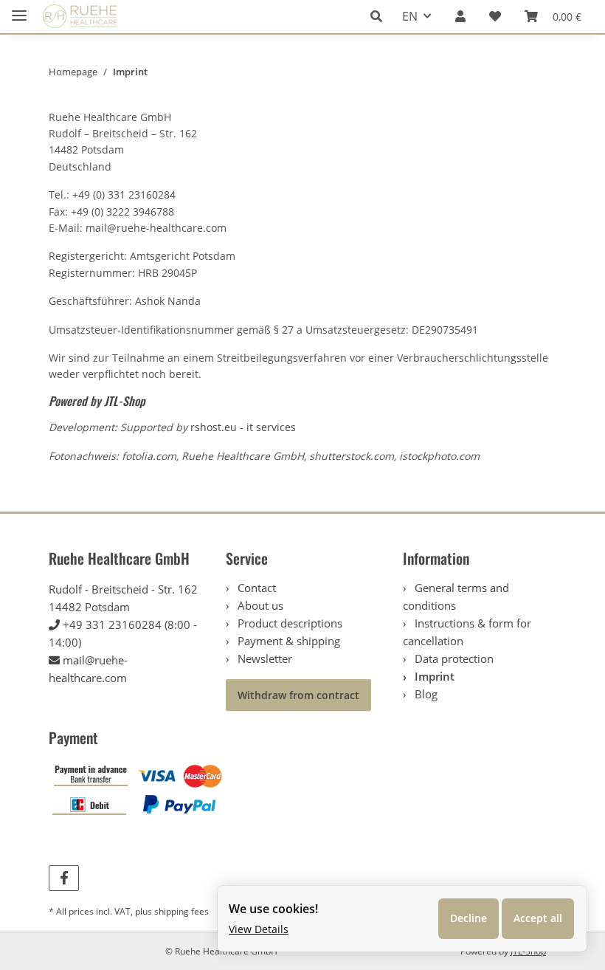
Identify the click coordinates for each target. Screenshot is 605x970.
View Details (258, 929)
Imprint (433, 676)
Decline (468, 918)
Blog (425, 694)
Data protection (453, 658)
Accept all (538, 918)
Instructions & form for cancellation (467, 632)
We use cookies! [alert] (273, 909)
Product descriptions (288, 623)
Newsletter (263, 658)
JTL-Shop (124, 401)
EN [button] (410, 16)
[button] (380, 16)
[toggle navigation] (19, 9)
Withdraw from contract (298, 695)
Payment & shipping (287, 640)
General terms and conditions (456, 596)
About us (259, 605)
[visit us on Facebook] (64, 878)
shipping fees (181, 911)
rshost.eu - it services (243, 427)
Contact (255, 587)
